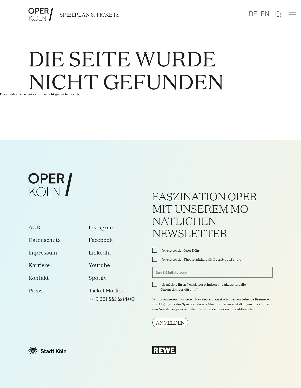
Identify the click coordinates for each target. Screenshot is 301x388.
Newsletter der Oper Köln (180, 250)
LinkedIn (100, 252)
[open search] (278, 14)
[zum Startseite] (40, 14)
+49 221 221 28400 (112, 298)
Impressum (42, 252)
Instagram (102, 227)
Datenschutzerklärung (178, 289)
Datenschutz (44, 239)
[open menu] (292, 14)
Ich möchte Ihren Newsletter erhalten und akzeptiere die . (203, 287)
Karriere (39, 265)
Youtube (99, 265)
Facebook (101, 239)
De (253, 14)
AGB (34, 227)
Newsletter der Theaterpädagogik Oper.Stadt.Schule (201, 259)
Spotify (97, 277)
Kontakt (38, 277)
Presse (36, 290)
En (265, 14)
